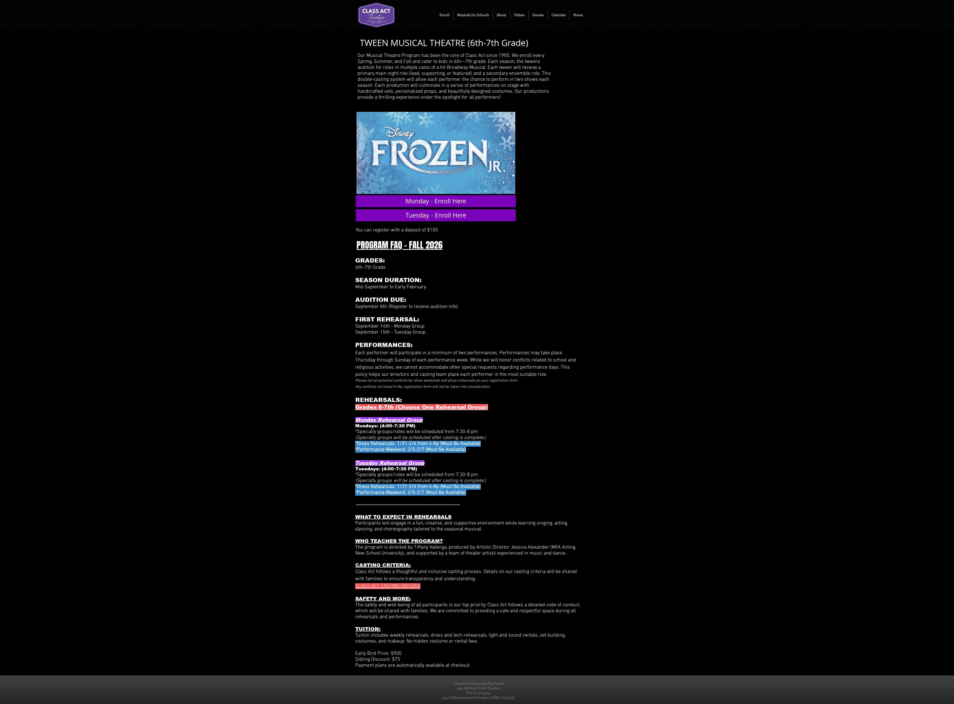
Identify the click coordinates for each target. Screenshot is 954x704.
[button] (444, 15)
